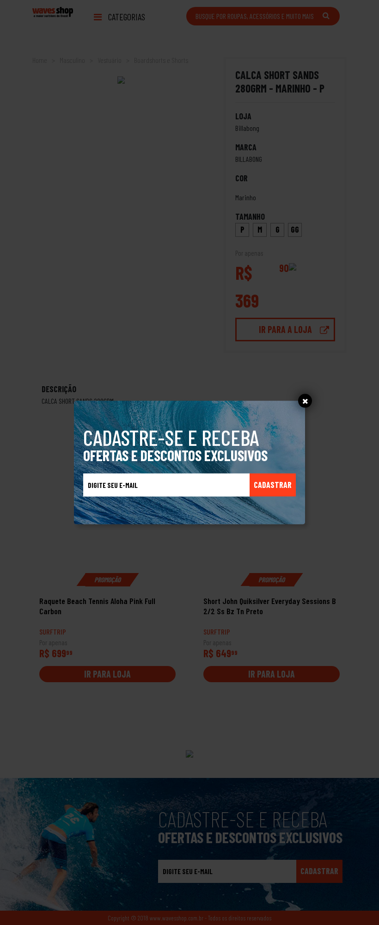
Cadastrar (273, 485)
